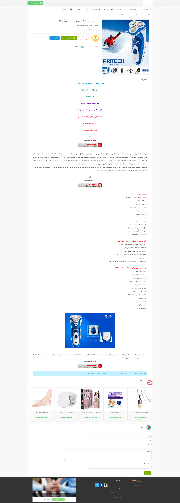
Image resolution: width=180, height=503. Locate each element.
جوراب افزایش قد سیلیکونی (41, 412)
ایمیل (150, 440)
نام (150, 432)
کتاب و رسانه (65, 9)
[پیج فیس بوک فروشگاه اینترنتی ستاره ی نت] (101, 485)
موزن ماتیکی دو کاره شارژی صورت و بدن (91, 412)
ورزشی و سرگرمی (79, 9)
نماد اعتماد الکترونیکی (115, 492)
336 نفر (53, 38)
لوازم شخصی (132, 9)
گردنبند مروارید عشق (116, 412)
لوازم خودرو (106, 9)
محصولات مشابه (131, 15)
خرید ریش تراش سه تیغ (122, 373)
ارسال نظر (147, 473)
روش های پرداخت (116, 497)
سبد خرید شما (35, 3)
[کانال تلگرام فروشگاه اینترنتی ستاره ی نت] (97, 485)
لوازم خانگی (145, 9)
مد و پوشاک (93, 9)
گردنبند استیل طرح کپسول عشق (140, 412)
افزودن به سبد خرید (67, 38)
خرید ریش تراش (135, 373)
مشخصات (144, 15)
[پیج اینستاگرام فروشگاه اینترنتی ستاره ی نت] (106, 485)
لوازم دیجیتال (118, 9)
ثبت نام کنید (47, 499)
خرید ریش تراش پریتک (107, 373)
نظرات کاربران (115, 15)
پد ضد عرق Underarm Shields (66, 412)
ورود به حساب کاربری (58, 499)
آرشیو (143, 384)
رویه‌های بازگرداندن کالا (115, 494)
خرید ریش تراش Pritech (93, 373)
